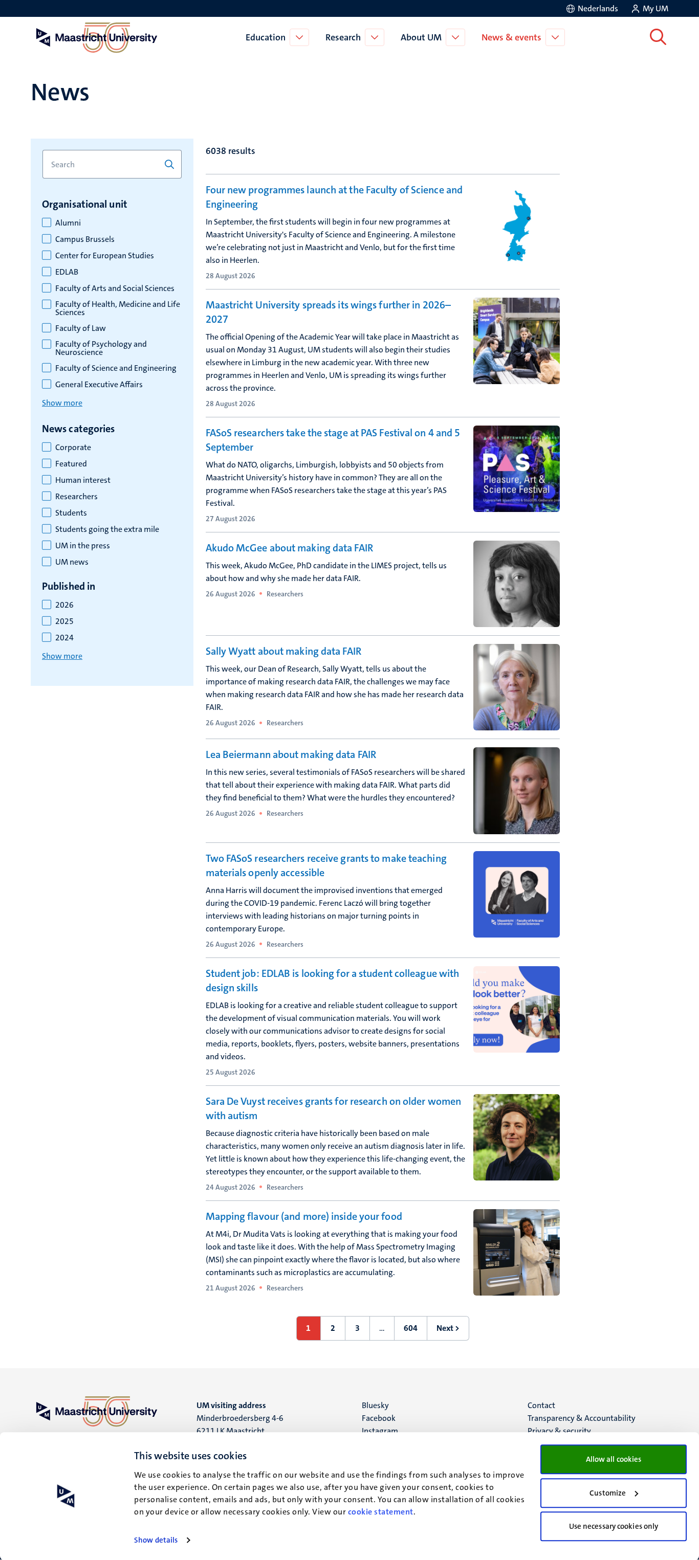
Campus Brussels (85, 239)
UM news (72, 562)
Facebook (379, 1418)
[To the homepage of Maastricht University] (97, 37)
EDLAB (66, 272)
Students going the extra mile (107, 529)
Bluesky (375, 1405)
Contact (541, 1405)
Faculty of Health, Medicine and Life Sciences (117, 308)
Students (71, 513)
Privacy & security (559, 1430)
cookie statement (380, 1511)
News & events (511, 37)
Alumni (68, 223)
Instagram (380, 1430)
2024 (64, 638)
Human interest (83, 480)
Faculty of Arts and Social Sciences (114, 288)
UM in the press (82, 546)
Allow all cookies (614, 1459)
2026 (64, 605)
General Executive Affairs (99, 385)
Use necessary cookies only (614, 1526)
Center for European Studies (104, 256)
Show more (62, 402)
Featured (71, 464)
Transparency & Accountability (582, 1418)
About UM (421, 37)
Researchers (76, 497)
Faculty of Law (80, 328)
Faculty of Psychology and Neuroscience (101, 348)
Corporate (73, 447)
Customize (607, 1493)
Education (266, 37)
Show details (156, 1540)
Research (343, 37)
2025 (64, 621)
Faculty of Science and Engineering (116, 368)
